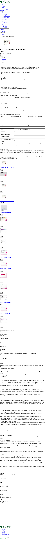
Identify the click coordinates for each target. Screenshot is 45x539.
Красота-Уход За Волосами (6, 16)
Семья (2, 24)
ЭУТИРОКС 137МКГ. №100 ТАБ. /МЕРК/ (5, 268)
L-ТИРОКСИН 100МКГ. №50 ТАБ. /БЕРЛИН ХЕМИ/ (7, 178)
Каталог (1, 11)
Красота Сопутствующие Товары (7, 15)
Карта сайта (3, 531)
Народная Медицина (5, 18)
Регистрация (3, 30)
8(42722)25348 (2, 10)
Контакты (4, 6)
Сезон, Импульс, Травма (6, 27)
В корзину (2, 170)
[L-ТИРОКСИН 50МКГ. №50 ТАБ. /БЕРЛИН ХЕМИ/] (7, 47)
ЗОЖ (2, 12)
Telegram (1, 535)
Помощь (3, 7)
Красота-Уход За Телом (6, 17)
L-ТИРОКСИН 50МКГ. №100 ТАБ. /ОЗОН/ (5, 212)
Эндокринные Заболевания (5, 35)
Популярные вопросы (5, 9)
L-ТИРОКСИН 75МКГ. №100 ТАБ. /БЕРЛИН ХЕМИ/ (7, 223)
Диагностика (4, 13)
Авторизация (3, 31)
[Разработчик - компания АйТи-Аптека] (3, 538)
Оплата (4, 8)
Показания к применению (5, 58)
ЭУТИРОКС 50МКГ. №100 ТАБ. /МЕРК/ (5, 302)
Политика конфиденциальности (5, 534)
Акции (2, 4)
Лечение (3, 21)
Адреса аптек (3, 3)
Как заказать (3, 529)
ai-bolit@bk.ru (3, 533)
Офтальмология (5, 19)
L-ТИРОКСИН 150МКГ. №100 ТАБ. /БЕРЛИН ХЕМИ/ (7, 201)
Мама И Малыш (5, 26)
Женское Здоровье (5, 25)
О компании (4, 5)
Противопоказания (4, 59)
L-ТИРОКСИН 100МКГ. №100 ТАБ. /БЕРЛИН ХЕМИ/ (7, 167)
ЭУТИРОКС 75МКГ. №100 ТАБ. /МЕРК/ (5, 313)
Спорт (4, 20)
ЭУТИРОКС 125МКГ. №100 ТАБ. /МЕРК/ (5, 257)
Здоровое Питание (5, 14)
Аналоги (3, 60)
